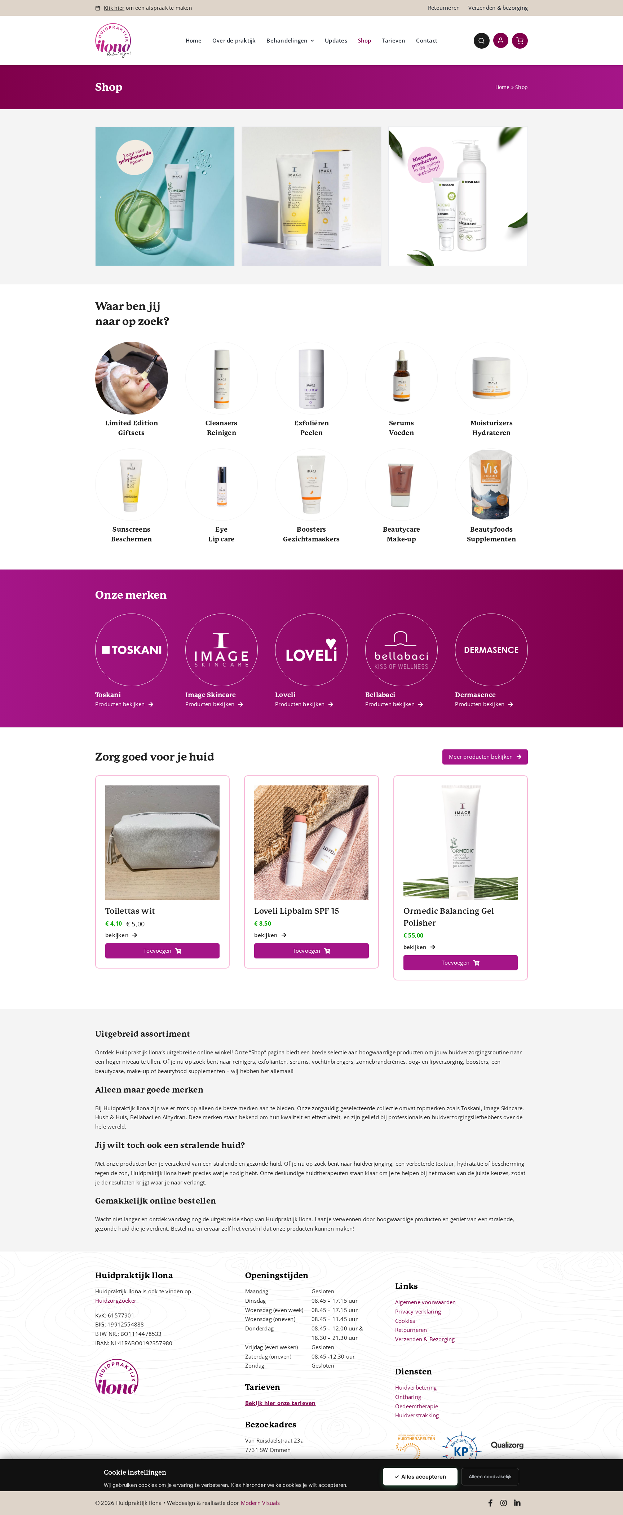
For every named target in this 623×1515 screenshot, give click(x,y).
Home (502, 87)
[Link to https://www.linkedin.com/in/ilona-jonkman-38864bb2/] (517, 1503)
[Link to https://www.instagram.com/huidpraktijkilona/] (503, 1503)
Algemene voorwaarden (425, 1302)
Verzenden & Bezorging (425, 1339)
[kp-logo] (461, 1433)
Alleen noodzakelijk (490, 1476)
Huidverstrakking (417, 1415)
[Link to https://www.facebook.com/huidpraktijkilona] (490, 1503)
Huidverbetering (416, 1387)
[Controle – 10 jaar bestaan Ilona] (113, 25)
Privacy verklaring (418, 1311)
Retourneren (411, 1329)
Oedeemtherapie (416, 1406)
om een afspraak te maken (148, 7)
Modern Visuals (260, 1502)
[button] (100, 196)
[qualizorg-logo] (507, 1433)
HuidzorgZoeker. (116, 1300)
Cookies (405, 1320)
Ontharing (408, 1396)
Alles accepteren (420, 1476)
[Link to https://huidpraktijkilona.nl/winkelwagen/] (520, 41)
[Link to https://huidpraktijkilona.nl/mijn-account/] (500, 40)
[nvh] (415, 1433)
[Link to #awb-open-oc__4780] (482, 41)
